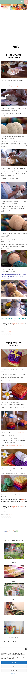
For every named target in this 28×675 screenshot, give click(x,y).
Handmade (15, 641)
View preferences (14, 670)
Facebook (14, 323)
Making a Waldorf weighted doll (14, 56)
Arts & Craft (7, 641)
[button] (26, 649)
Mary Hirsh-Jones (15, 86)
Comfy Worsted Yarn (19, 445)
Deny (14, 666)
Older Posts (13, 524)
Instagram (22, 323)
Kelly (10, 331)
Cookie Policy (13, 673)
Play (5, 646)
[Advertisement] (14, 28)
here (25, 318)
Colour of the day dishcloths (14, 344)
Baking (10, 646)
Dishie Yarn (4, 447)
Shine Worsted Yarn (9, 445)
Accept (14, 662)
